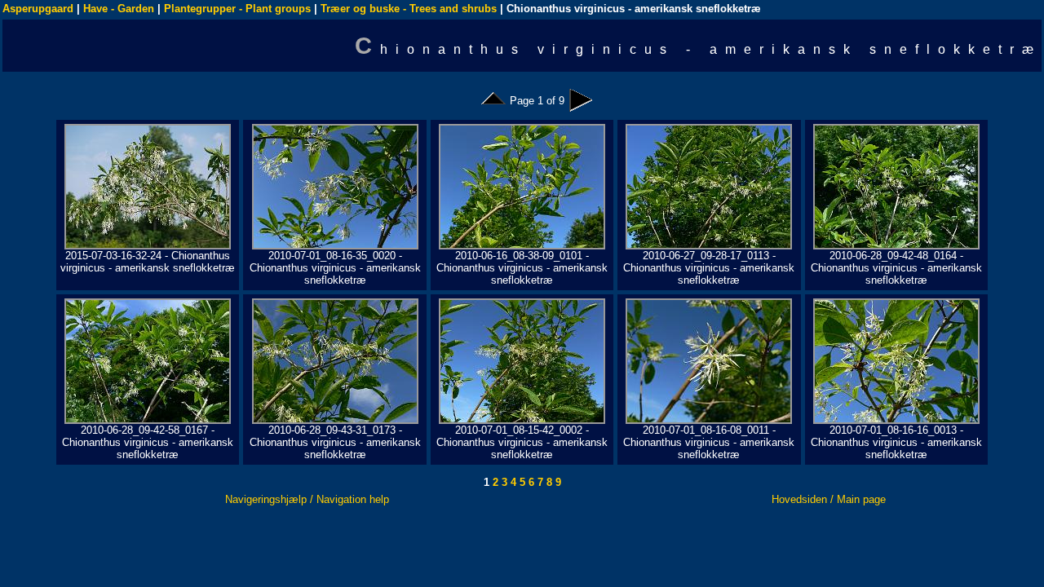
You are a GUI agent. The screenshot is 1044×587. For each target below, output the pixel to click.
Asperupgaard (37, 8)
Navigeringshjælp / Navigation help (307, 499)
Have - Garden (118, 8)
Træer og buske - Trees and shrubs (409, 8)
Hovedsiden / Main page (829, 499)
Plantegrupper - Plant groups (237, 8)
